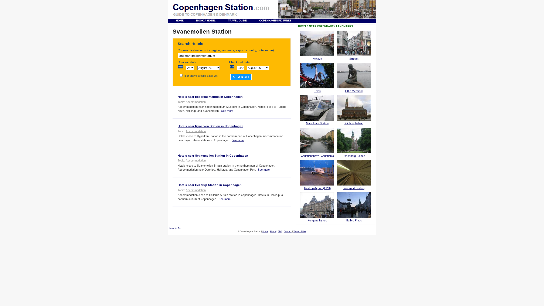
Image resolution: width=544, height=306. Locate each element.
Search (241, 77)
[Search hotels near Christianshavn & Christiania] (317, 152)
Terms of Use (299, 231)
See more (227, 110)
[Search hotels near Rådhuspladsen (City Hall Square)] (354, 119)
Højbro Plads (354, 220)
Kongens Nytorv (317, 220)
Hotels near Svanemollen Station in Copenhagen (213, 155)
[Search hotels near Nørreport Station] (354, 184)
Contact (288, 231)
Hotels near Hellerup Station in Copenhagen (210, 185)
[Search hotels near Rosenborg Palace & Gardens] (354, 152)
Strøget (353, 58)
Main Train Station (317, 123)
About (273, 231)
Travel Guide (237, 20)
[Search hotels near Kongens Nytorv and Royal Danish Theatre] (317, 216)
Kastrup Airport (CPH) (317, 188)
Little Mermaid (354, 91)
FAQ (280, 231)
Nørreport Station (353, 188)
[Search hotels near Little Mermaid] (354, 87)
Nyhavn (317, 58)
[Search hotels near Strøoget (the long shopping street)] (354, 55)
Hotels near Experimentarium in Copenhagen (210, 96)
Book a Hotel (205, 20)
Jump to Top (175, 228)
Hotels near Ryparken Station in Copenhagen (210, 126)
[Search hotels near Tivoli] (317, 87)
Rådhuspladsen (353, 123)
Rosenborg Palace (354, 155)
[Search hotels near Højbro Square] (354, 216)
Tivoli (317, 91)
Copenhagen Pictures (275, 20)
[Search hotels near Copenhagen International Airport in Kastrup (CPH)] (317, 184)
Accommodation (196, 101)
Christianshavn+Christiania (317, 155)
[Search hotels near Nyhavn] (317, 55)
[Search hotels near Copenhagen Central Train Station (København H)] (317, 119)
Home (180, 20)
